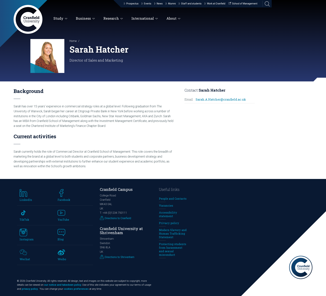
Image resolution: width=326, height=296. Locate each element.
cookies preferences (76, 289)
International (142, 18)
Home (73, 41)
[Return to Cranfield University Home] (28, 19)
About (171, 18)
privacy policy (30, 289)
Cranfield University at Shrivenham (121, 230)
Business (83, 18)
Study (58, 18)
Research (111, 18)
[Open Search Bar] (266, 4)
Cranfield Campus (116, 189)
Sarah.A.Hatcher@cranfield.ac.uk (221, 99)
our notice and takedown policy (62, 284)
